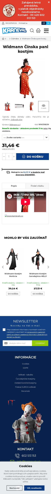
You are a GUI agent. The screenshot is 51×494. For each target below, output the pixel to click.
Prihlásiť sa (23, 23)
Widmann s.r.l (14, 125)
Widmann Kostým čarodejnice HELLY (38, 275)
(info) (45, 128)
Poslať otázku (37, 186)
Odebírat (40, 343)
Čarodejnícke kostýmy (25, 379)
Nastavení (14, 488)
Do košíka (13, 294)
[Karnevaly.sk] (3, 39)
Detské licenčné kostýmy (25, 383)
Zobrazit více (16, 119)
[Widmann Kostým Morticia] (13, 259)
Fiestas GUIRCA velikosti (25, 387)
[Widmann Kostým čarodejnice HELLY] (38, 259)
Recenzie (25, 391)
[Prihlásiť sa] (3, 23)
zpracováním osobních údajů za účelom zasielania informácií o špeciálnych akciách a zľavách (27, 334)
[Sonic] (9, 10)
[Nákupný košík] (38, 30)
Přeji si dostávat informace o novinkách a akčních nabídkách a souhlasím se (27, 333)
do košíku (34, 156)
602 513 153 (29, 455)
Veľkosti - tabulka (25, 375)
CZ (44, 23)
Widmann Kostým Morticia (13, 275)
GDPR (25, 368)
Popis (14, 186)
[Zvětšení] (14, 216)
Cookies (25, 364)
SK (48, 23)
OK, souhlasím (34, 488)
